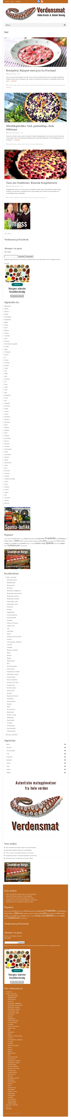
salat (27, 543)
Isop (8, 628)
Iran (5, 381)
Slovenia (6, 457)
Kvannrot (9, 639)
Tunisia (6, 481)
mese (58, 541)
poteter (23, 543)
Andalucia (9, 538)
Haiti (5, 371)
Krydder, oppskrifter (11, 577)
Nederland (45, 85)
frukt (31, 144)
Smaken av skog (11, 715)
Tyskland (6, 487)
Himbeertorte (26, 197)
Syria (5, 468)
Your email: (7, 252)
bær (8, 85)
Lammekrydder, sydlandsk (14, 642)
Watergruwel (8, 87)
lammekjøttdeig (50, 541)
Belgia (6, 322)
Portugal (6, 435)
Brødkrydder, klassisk (13, 596)
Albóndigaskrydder (12, 580)
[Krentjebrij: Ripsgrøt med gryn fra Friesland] (35, 52)
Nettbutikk (18, 1)
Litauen (6, 414)
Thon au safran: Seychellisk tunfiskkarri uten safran (20, 853)
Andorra (6, 311)
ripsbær (50, 85)
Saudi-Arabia (7, 449)
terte (46, 197)
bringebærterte (16, 197)
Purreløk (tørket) (11, 688)
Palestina (6, 430)
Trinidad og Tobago (9, 478)
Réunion (6, 441)
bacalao (14, 538)
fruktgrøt (26, 85)
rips (48, 85)
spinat (55, 543)
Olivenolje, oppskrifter (11, 734)
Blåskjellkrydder (11, 582)
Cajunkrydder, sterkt (12, 604)
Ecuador (6, 346)
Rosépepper (10, 698)
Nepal (6, 425)
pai (43, 144)
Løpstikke (9, 647)
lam (44, 541)
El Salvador (7, 352)
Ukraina (6, 489)
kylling (41, 541)
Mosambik (7, 422)
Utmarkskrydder (11, 728)
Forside (7, 1)
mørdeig (34, 197)
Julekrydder (10, 631)
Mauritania (7, 416)
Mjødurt (9, 658)
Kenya (6, 398)
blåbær (10, 144)
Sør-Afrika (7, 470)
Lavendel (9, 644)
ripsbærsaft (55, 85)
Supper (8, 769)
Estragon (9, 609)
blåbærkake (14, 144)
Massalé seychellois (12, 650)
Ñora (8, 663)
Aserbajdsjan (7, 317)
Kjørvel (9, 634)
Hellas (6, 373)
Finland (23, 144)
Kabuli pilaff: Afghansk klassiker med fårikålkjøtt (19, 850)
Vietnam (6, 500)
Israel (5, 389)
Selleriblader (10, 712)
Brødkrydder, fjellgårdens (14, 590)
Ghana (6, 368)
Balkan (19, 538)
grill (65, 538)
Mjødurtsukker (11, 661)
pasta (15, 543)
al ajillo (5, 538)
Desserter (14, 73)
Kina (5, 400)
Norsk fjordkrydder (12, 666)
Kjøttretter (9, 760)
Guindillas (9, 620)
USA (5, 495)
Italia (5, 392)
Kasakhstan (7, 395)
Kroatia (6, 408)
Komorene (7, 406)
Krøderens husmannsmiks (14, 636)
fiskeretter (41, 538)
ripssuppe (63, 85)
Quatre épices (11, 690)
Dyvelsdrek (10, 607)
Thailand (6, 476)
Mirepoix (9, 655)
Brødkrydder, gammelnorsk (14, 593)
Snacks (8, 763)
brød (26, 538)
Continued (13, 81)
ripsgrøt (59, 85)
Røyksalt (9, 704)
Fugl (7, 753)
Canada (6, 333)
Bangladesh (7, 319)
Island (6, 387)
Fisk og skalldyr (10, 750)
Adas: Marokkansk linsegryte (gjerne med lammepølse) (21, 847)
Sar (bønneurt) (11, 709)
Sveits (6, 465)
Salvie (8, 706)
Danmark (6, 341)
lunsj (55, 541)
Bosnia (6, 325)
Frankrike (22, 197)
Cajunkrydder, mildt (12, 601)
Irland (5, 384)
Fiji (5, 357)
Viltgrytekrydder (11, 731)
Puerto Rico (7, 438)
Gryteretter (9, 757)
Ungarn (6, 492)
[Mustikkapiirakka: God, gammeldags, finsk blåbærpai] (35, 107)
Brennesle (9, 588)
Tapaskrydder (10, 720)
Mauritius (6, 419)
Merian (9, 652)
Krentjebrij (36, 85)
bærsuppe (11, 85)
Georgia (6, 365)
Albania (6, 308)
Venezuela (7, 497)
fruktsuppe (31, 85)
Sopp (7, 766)
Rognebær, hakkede (12, 696)
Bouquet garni (11, 585)
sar (30, 543)
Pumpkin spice (11, 685)
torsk (5, 545)
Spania (6, 460)
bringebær (11, 197)
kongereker (36, 541)
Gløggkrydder (10, 612)
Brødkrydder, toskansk (13, 598)
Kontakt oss (9, 992)
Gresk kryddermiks (12, 615)
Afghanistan (7, 306)
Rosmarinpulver (11, 701)
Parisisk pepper (11, 677)
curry (35, 538)
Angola (6, 314)
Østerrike (6, 503)
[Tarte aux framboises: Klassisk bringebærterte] (35, 164)
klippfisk (31, 541)
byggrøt (15, 85)
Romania (6, 443)
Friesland (23, 85)
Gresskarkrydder (11, 617)
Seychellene (7, 454)
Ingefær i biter (11, 625)
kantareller (25, 541)
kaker (34, 144)
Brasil (5, 327)
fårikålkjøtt (61, 538)
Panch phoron (11, 669)
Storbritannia (7, 462)
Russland (6, 446)
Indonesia (7, 379)
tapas (63, 543)
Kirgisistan (7, 403)
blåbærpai (19, 144)
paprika (10, 543)
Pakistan (6, 427)
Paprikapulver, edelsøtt (13, 671)
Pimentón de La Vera (12, 682)
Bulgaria (6, 330)
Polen (5, 433)
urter (18, 545)
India (5, 376)
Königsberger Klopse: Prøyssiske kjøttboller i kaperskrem (21, 855)
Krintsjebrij (40, 85)
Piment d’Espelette (12, 679)
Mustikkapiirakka (38, 144)
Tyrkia (6, 484)
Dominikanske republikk (10, 344)
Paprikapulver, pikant (12, 674)
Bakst (13, 132)
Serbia (6, 452)
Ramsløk (9, 693)
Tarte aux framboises (40, 197)
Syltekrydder (10, 717)
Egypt (5, 349)
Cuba (5, 338)
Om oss (12, 1)
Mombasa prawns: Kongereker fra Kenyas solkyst (19, 858)
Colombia (7, 335)
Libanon (6, 411)
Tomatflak (9, 723)
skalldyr (38, 543)
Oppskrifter (9, 1108)
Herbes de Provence (12, 623)
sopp (43, 543)
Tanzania (6, 473)
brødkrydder (31, 538)
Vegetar (8, 772)
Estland (6, 354)
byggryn (18, 85)
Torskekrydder (11, 725)
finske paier (27, 144)
